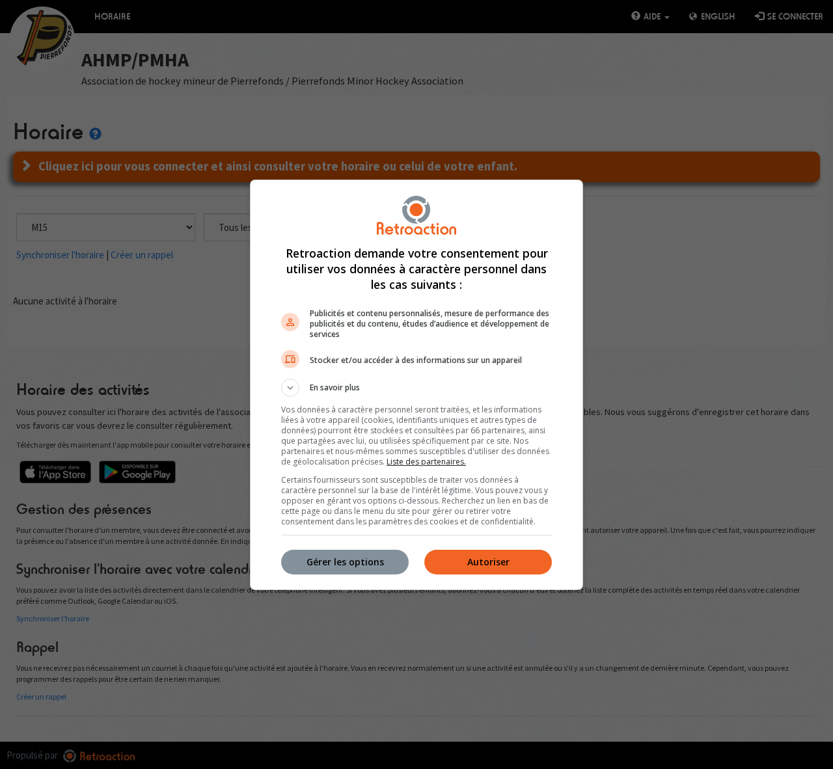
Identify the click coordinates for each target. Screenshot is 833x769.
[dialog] (416, 385)
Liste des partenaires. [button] (426, 461)
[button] (416, 388)
